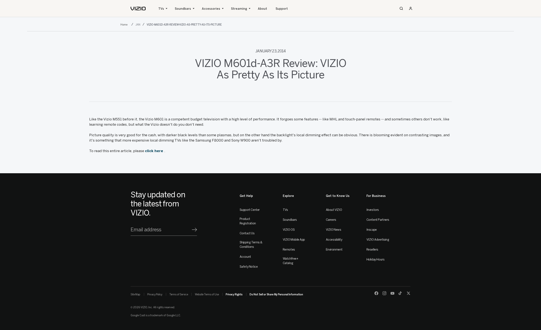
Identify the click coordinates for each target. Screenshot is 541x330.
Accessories (211, 9)
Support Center (250, 210)
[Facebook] (376, 293)
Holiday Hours (375, 259)
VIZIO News (333, 230)
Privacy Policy (154, 294)
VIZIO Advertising (377, 239)
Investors (372, 210)
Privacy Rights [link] (234, 294)
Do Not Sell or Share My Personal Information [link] (276, 294)
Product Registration (248, 221)
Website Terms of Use (207, 294)
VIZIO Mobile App (294, 239)
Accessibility (334, 239)
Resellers (372, 249)
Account (245, 257)
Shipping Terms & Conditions (251, 245)
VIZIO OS (289, 230)
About (262, 9)
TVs (161, 9)
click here (154, 151)
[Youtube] (392, 293)
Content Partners (377, 220)
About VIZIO (334, 210)
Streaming (239, 9)
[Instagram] (384, 293)
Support (282, 9)
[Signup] (194, 229)
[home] (138, 8)
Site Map (135, 294)
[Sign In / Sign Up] (411, 8)
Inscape (371, 230)
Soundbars (183, 9)
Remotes (289, 249)
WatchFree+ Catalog (290, 261)
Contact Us (247, 233)
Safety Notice (249, 267)
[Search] (401, 8)
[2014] (124, 24)
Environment (334, 249)
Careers (331, 220)
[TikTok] (400, 293)
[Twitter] (408, 293)
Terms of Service (178, 294)
